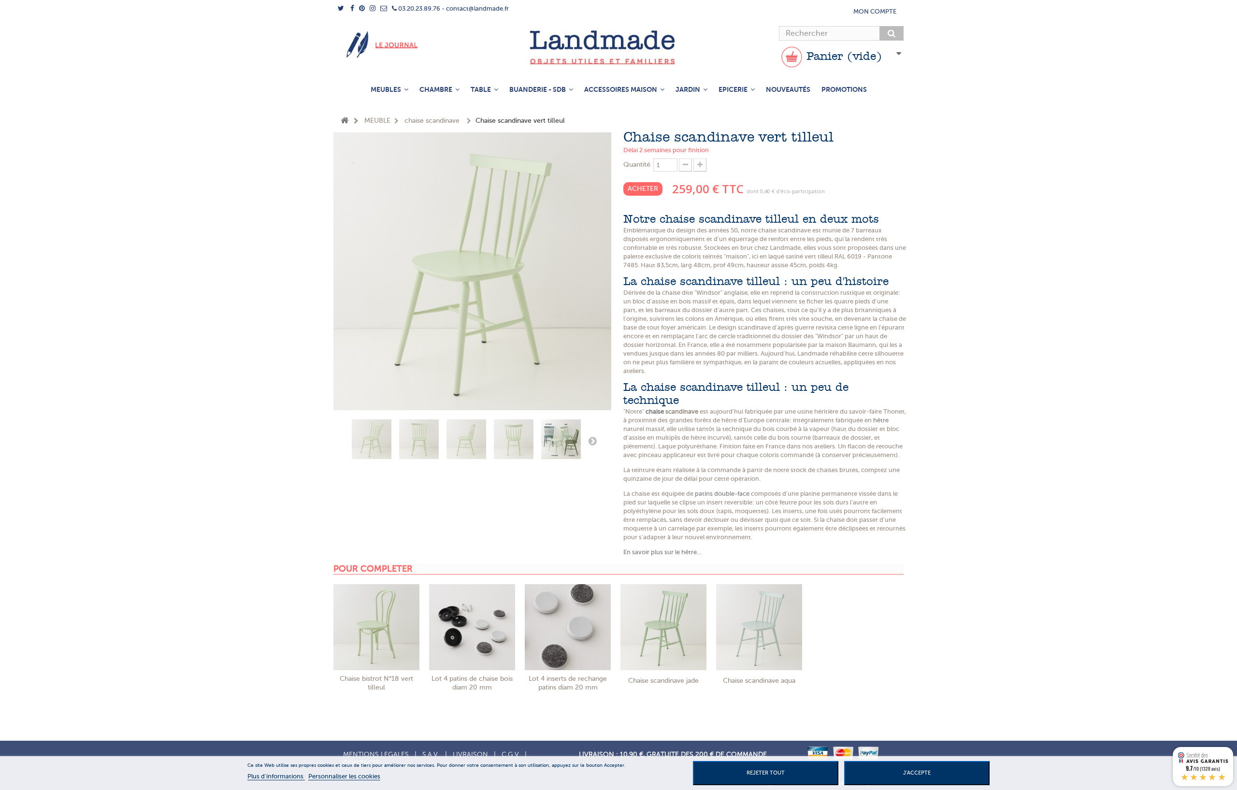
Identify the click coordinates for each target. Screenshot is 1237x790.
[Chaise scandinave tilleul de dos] (513, 439)
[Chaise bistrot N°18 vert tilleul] (376, 627)
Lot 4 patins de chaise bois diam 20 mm (472, 683)
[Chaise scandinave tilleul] (371, 439)
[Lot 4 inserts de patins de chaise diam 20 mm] (568, 627)
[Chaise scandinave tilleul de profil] (466, 439)
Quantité (636, 164)
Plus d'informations (276, 776)
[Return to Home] (344, 121)
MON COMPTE (874, 11)
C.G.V (510, 754)
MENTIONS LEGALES (376, 754)
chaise (655, 411)
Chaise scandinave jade (663, 680)
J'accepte (917, 773)
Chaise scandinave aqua (759, 680)
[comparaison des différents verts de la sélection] (561, 439)
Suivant (592, 440)
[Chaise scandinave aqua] (759, 627)
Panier (842, 57)
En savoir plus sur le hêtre (660, 552)
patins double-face (722, 493)
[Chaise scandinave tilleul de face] (419, 439)
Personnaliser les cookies (344, 776)
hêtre (881, 420)
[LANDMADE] (618, 47)
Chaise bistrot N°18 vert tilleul (376, 683)
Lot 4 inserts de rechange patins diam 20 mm (568, 683)
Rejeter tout (766, 773)
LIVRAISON (470, 754)
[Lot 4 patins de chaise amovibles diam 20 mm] (472, 627)
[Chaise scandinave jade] (663, 627)
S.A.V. (430, 754)
